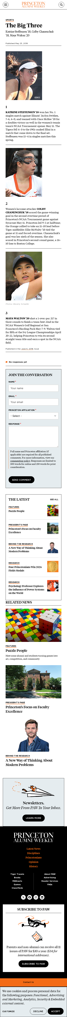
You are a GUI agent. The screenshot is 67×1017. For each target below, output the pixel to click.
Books (17, 878)
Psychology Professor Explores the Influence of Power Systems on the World (26, 590)
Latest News (33, 848)
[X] (23, 897)
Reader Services (49, 881)
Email (12, 396)
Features (14, 507)
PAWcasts (17, 881)
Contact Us (28, 982)
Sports (10, 20)
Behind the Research (21, 544)
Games (17, 885)
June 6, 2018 (27, 349)
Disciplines (33, 853)
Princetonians (34, 857)
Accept (55, 1011)
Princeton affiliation (22, 410)
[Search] (61, 5)
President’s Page (18, 525)
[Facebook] (29, 897)
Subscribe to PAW (33, 964)
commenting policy (20, 460)
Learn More (33, 818)
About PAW (49, 874)
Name (11, 382)
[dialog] (33, 1002)
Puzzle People (16, 511)
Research (14, 563)
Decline (38, 1011)
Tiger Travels (17, 874)
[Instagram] (36, 897)
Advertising (50, 878)
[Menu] (5, 5)
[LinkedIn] (42, 897)
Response (14, 424)
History (33, 866)
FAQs (49, 885)
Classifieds (17, 888)
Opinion (33, 862)
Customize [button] (8, 1011)
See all (54, 499)
